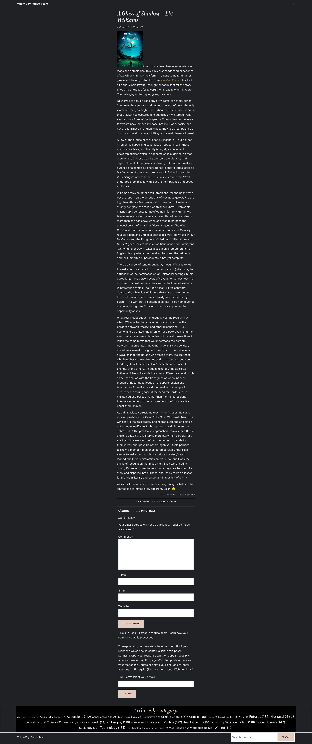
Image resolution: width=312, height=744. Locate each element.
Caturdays (151, 717)
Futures (259, 717)
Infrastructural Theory (44, 722)
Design (213, 717)
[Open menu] (293, 3)
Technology (112, 727)
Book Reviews (133, 717)
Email (121, 590)
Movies (83, 722)
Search (286, 737)
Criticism (198, 717)
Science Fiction (240, 722)
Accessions (79, 717)
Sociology (89, 727)
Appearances (102, 717)
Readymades (218, 723)
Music (98, 722)
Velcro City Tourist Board (32, 4)
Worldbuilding (201, 727)
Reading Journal (168, 501)
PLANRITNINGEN (140, 723)
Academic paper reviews (28, 717)
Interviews (70, 723)
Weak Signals (179, 727)
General (282, 716)
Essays (243, 717)
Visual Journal (161, 728)
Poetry (156, 722)
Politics (173, 722)
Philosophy (118, 722)
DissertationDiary (228, 717)
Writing (224, 727)
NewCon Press (169, 80)
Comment (125, 536)
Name (122, 574)
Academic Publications (52, 717)
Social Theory (270, 722)
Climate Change (174, 717)
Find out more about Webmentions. (170, 669)
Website (123, 606)
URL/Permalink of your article (136, 676)
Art (118, 717)
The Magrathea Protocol (140, 728)
